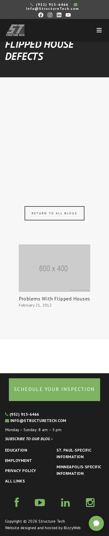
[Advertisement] (54, 134)
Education (16, 450)
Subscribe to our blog (28, 438)
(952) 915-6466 (51, 4)
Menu (99, 30)
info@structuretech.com (37, 420)
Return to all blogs (54, 213)
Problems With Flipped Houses (54, 298)
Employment (18, 460)
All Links (15, 480)
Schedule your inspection (54, 389)
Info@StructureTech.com (52, 8)
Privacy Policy (20, 470)
